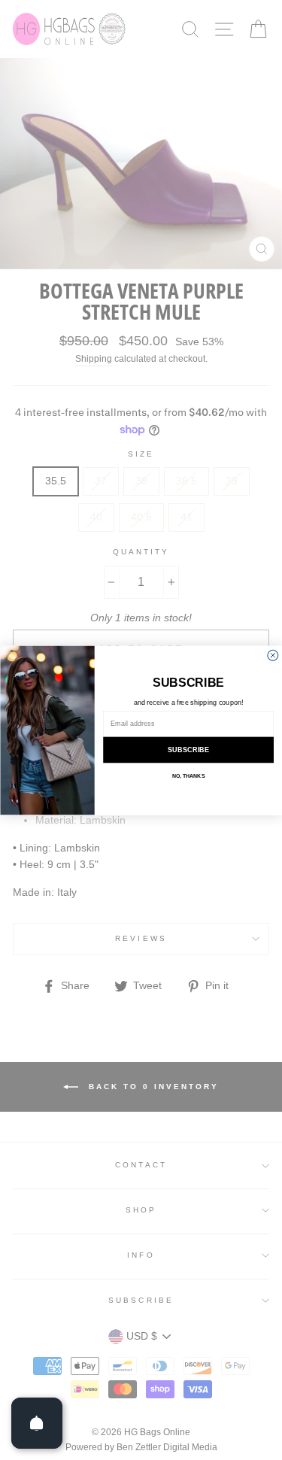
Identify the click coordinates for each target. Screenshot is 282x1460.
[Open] (36, 1423)
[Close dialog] (272, 655)
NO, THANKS (187, 775)
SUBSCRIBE (188, 749)
